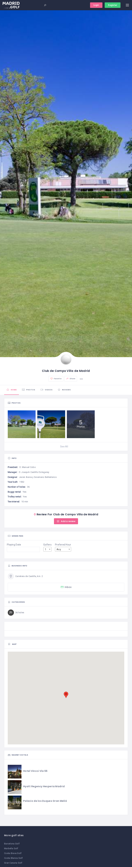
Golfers (47, 544)
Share (72, 378)
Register (112, 5)
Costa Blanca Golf (13, 858)
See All (64, 446)
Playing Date (14, 544)
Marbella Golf (11, 848)
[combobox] (47, 549)
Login (96, 5)
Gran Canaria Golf (13, 863)
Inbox (68, 587)
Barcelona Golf (12, 843)
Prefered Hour (63, 544)
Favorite (57, 378)
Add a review (68, 521)
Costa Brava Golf (12, 853)
